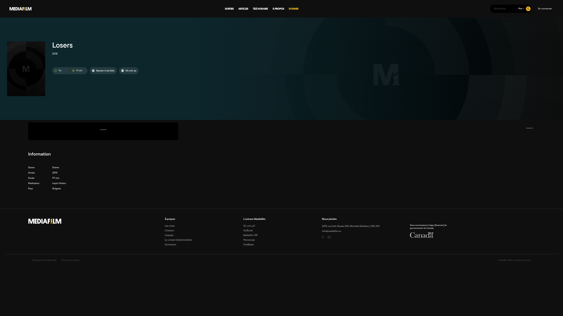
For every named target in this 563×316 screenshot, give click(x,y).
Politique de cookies (70, 260)
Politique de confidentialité (44, 260)
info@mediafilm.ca (331, 231)
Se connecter (545, 9)
